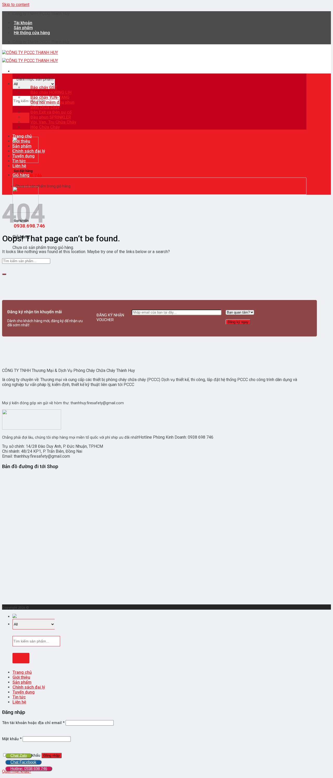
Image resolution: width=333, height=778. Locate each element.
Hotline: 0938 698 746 (28, 768)
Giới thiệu (21, 141)
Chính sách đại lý (28, 151)
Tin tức (19, 160)
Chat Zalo (18, 755)
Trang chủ (22, 136)
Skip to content (15, 4)
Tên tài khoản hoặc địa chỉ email (33, 722)
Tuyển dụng (23, 156)
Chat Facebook (23, 762)
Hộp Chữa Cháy (45, 127)
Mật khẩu (12, 739)
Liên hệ (19, 165)
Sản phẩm (21, 146)
